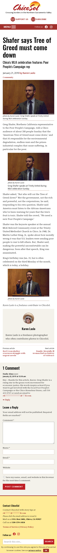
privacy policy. (34, 550)
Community (8, 77)
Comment (8, 420)
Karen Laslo (29, 73)
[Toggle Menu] (13, 27)
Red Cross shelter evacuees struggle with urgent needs (14, 353)
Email (6, 457)
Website (6, 467)
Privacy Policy (27, 527)
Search (49, 541)
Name (6, 447)
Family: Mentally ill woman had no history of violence (43, 353)
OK (46, 550)
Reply (7, 400)
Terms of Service (11, 527)
